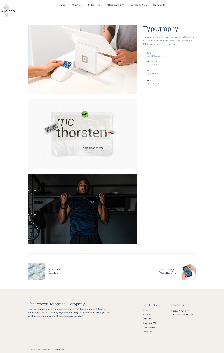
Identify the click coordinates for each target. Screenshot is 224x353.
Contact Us (147, 332)
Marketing (152, 64)
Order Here (147, 319)
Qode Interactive (155, 56)
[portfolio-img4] (82, 134)
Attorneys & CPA (149, 323)
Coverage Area (149, 327)
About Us (146, 314)
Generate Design (40, 349)
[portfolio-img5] (82, 59)
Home (145, 310)
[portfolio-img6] (82, 209)
